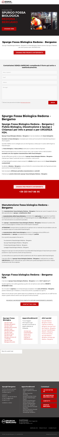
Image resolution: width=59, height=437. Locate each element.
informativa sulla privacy (25, 102)
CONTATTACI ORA (29, 304)
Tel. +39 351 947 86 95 (24, 422)
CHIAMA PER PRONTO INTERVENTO (29, 52)
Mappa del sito (34, 428)
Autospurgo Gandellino (29, 412)
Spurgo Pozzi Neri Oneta (29, 396)
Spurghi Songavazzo (28, 389)
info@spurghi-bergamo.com (48, 396)
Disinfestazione (28, 339)
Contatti (46, 401)
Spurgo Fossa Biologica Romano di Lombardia (10, 337)
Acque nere (27, 336)
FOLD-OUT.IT (54, 434)
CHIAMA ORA (9, 29)
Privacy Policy (43, 428)
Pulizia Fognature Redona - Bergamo (48, 324)
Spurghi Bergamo (46, 405)
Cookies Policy (52, 428)
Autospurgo (27, 331)
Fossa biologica (28, 332)
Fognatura (27, 337)
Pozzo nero (27, 334)
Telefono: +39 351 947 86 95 (9, 396)
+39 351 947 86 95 (48, 390)
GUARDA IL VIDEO (7, 402)
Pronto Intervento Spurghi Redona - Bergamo (47, 335)
